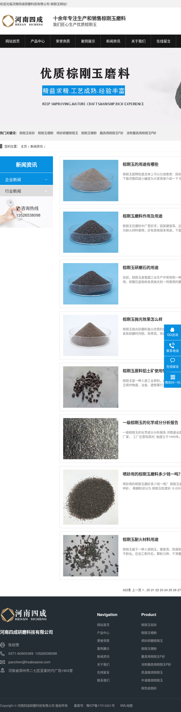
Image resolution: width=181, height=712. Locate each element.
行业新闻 (13, 191)
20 (148, 590)
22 (157, 590)
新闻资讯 (36, 146)
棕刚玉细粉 (45, 133)
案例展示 (103, 648)
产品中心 (103, 632)
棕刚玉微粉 (89, 133)
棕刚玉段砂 (27, 133)
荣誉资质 (103, 640)
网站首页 (103, 624)
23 (161, 590)
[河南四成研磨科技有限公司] (22, 21)
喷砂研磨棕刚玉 (67, 133)
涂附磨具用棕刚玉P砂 (141, 133)
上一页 (136, 590)
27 (179, 590)
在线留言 (103, 672)
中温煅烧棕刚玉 (152, 680)
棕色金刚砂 (149, 688)
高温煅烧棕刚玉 (152, 672)
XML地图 (126, 705)
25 (170, 590)
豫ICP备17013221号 (100, 705)
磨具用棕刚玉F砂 (111, 133)
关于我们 (103, 664)
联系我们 (103, 680)
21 (153, 590)
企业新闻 (13, 179)
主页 (24, 146)
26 (175, 590)
